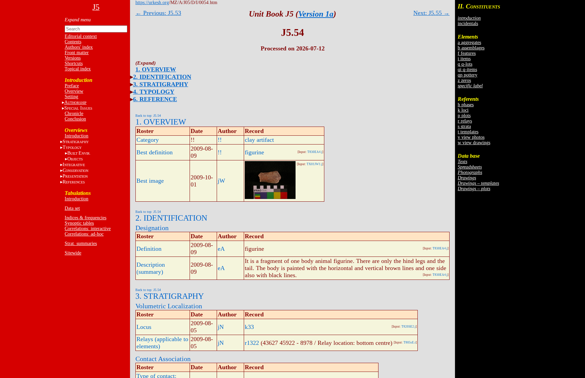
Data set (72, 208)
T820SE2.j (409, 326)
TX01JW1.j (314, 164)
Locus (143, 327)
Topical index (78, 68)
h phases (466, 104)
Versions (73, 58)
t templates (468, 131)
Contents (73, 41)
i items (464, 58)
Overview (74, 91)
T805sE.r (410, 342)
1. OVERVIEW (155, 69)
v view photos (471, 137)
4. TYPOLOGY (153, 91)
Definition (148, 248)
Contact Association (163, 358)
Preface (72, 85)
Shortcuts (74, 63)
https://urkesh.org (152, 2)
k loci (463, 110)
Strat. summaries (81, 243)
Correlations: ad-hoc (84, 234)
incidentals (468, 23)
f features (467, 53)
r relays (465, 121)
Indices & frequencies (85, 217)
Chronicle (74, 113)
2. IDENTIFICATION (162, 76)
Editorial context (81, 36)
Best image (150, 180)
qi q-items (467, 69)
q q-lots (465, 64)
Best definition (154, 152)
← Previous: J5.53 (158, 12)
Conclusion (75, 118)
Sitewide (73, 252)
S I (78, 108)
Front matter (77, 52)
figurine (254, 152)
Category (147, 139)
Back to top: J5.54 (148, 115)
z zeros (464, 80)
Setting (71, 96)
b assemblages (471, 47)
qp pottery (467, 74)
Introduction (76, 135)
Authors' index (79, 47)
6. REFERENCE (155, 99)
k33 (249, 327)
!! (220, 139)
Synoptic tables (79, 223)
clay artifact (259, 139)
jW (221, 180)
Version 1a (315, 13)
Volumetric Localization (168, 306)
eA (221, 248)
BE (79, 153)
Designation (152, 227)
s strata (464, 126)
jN (221, 327)
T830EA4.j (314, 152)
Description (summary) (150, 268)
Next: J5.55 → (431, 12)
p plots (464, 115)
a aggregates (469, 42)
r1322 (252, 342)
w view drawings (474, 142)
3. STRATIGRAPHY (160, 84)
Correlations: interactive (88, 228)
